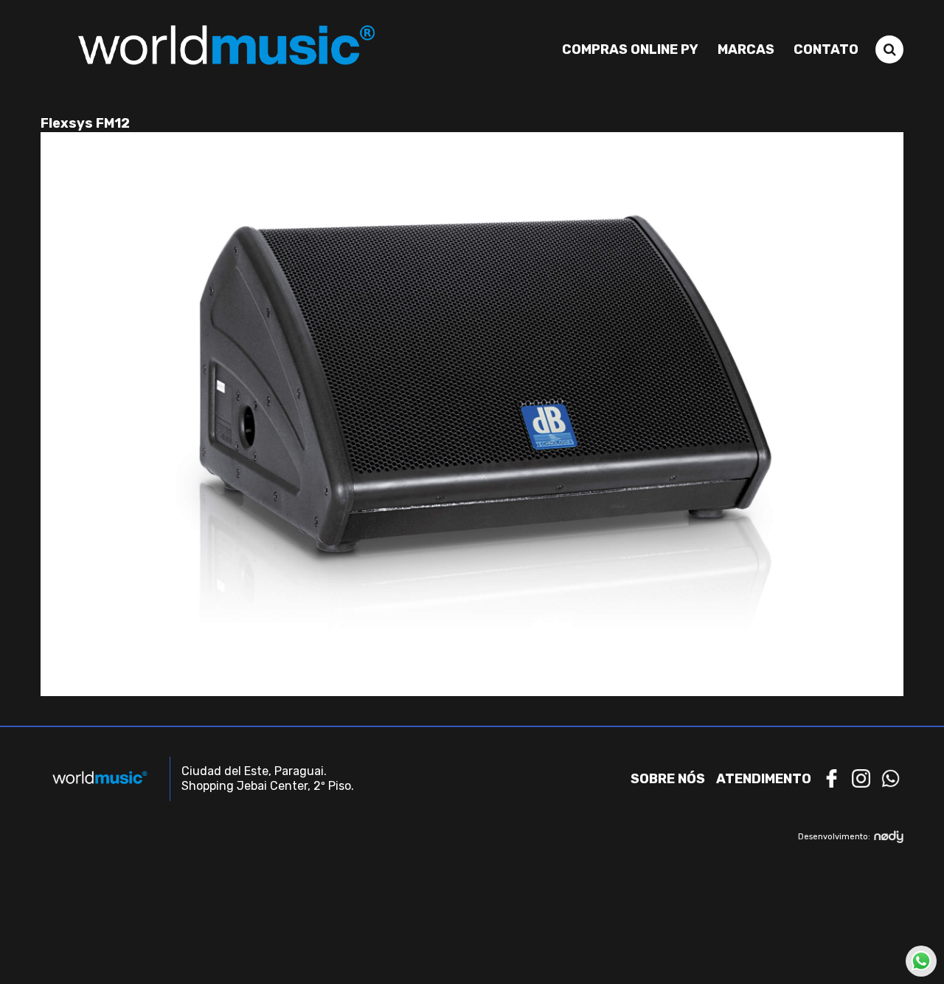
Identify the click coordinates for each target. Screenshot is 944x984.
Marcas (746, 49)
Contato (826, 49)
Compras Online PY (630, 49)
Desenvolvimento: (834, 837)
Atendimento (763, 778)
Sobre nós (668, 778)
